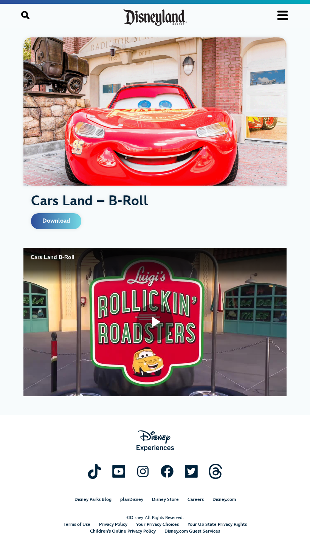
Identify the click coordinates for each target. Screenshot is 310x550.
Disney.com (224, 499)
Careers (196, 499)
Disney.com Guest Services (192, 531)
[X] (191, 471)
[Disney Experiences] (155, 441)
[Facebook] (167, 471)
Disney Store (165, 499)
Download (56, 221)
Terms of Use (77, 524)
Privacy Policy (113, 524)
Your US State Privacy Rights (217, 524)
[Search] (25, 15)
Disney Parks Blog (93, 499)
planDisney (131, 499)
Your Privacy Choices (157, 524)
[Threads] (215, 471)
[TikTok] (94, 471)
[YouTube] (118, 471)
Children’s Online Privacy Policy (123, 531)
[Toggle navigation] (282, 15)
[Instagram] (142, 471)
